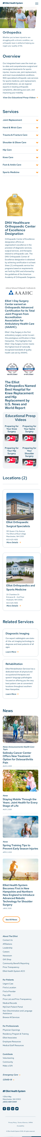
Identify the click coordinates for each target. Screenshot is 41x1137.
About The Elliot (10, 936)
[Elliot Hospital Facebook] (4, 1108)
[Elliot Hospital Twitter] (16, 1108)
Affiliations (7, 944)
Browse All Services (11, 1017)
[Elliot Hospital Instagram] (8, 1108)
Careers (6, 951)
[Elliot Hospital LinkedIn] (12, 1108)
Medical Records (10, 1003)
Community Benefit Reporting (16, 963)
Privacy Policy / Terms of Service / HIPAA (20, 1122)
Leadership (7, 948)
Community (8, 1062)
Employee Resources (12, 1041)
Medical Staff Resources (13, 1045)
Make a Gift (8, 1065)
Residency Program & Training (16, 1034)
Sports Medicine (11, 172)
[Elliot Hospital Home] (20, 1089)
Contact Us (8, 940)
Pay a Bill (6, 995)
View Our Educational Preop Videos (19, 97)
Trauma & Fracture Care (15, 134)
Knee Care (8, 157)
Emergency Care (10, 1074)
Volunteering (8, 1058)
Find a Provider (9, 991)
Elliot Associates (10, 1037)
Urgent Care (8, 983)
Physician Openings (11, 1030)
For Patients (8, 979)
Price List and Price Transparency (17, 999)
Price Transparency (11, 967)
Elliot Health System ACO (14, 971)
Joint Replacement (12, 119)
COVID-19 (7, 1079)
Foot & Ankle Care (12, 164)
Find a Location (9, 987)
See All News (11, 919)
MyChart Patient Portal (13, 1007)
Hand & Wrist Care (12, 127)
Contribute (8, 1054)
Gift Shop (7, 959)
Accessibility (20, 1126)
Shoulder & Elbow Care (14, 142)
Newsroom (7, 955)
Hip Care (7, 149)
